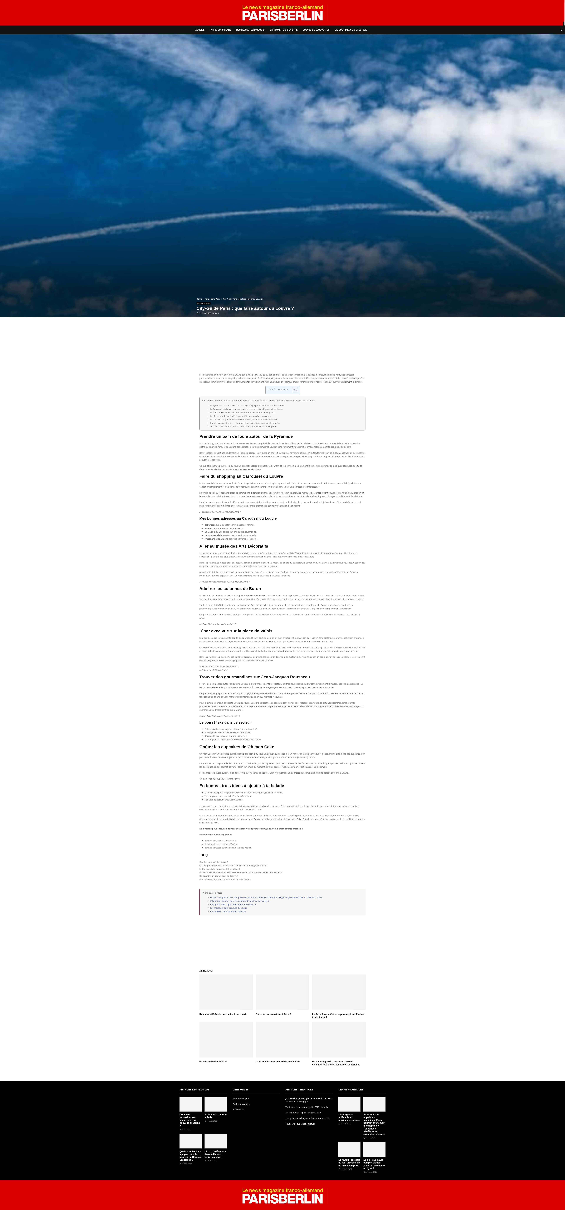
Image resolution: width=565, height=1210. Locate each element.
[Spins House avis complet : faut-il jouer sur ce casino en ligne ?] (374, 1149)
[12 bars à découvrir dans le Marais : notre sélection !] (216, 1141)
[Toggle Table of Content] (293, 390)
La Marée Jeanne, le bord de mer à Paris (278, 1061)
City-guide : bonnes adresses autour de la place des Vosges (239, 901)
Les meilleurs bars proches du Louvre (228, 907)
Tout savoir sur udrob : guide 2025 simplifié (306, 1107)
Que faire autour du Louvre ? (213, 862)
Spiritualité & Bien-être (284, 30)
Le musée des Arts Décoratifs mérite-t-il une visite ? (224, 879)
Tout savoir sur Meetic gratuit (300, 1123)
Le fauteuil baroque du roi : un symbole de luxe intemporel (349, 1163)
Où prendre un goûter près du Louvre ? (218, 876)
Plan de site (238, 1109)
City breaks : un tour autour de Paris (228, 911)
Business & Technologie (250, 30)
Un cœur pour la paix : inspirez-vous (303, 1112)
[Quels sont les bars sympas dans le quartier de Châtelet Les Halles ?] (191, 1141)
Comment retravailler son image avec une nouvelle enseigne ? (190, 1120)
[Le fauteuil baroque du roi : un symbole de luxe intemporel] (349, 1149)
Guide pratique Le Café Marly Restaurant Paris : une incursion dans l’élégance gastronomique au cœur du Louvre (266, 897)
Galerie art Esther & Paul (213, 1061)
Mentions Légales (241, 1098)
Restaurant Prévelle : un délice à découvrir (223, 1014)
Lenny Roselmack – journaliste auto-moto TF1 (307, 1118)
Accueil (200, 30)
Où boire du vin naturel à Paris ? (273, 1014)
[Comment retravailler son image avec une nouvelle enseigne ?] (191, 1104)
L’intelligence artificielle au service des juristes (349, 1117)
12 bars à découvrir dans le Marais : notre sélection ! (215, 1154)
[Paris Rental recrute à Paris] (216, 1104)
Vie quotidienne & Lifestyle (351, 30)
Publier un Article (241, 1104)
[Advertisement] (282, 349)
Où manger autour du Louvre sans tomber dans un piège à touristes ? (233, 865)
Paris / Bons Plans (220, 30)
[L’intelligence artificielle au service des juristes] (349, 1104)
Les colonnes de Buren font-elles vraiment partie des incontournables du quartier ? (240, 872)
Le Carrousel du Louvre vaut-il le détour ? (219, 869)
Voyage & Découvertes (316, 30)
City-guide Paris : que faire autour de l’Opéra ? (233, 904)
